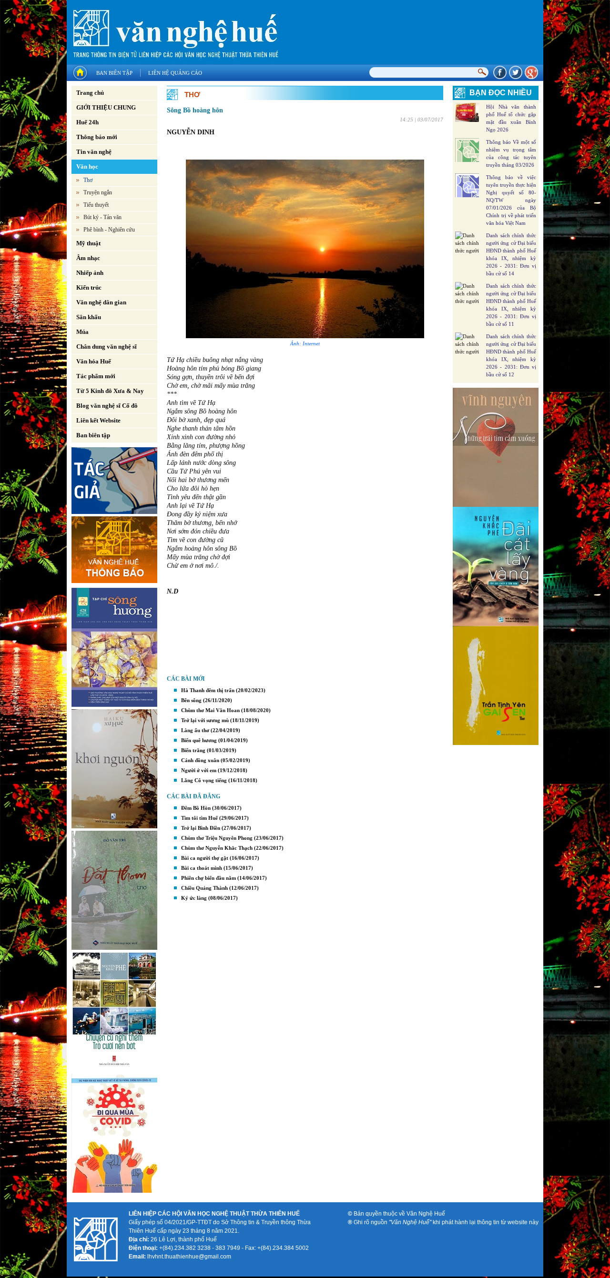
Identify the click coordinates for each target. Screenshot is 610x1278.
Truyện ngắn (97, 192)
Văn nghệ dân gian (101, 302)
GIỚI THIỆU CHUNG (106, 107)
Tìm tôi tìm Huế (199, 818)
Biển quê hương (199, 740)
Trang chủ (90, 92)
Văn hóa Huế (93, 361)
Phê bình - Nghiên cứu (109, 229)
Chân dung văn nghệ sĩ (106, 346)
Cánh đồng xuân (200, 760)
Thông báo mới (96, 137)
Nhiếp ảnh (89, 272)
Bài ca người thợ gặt (204, 858)
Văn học (87, 166)
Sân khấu (88, 317)
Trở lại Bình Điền (200, 828)
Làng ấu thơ (195, 730)
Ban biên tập (114, 73)
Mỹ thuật (88, 243)
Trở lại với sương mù (205, 720)
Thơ (87, 180)
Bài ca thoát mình (201, 868)
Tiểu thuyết (96, 204)
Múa (82, 331)
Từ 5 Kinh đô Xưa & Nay (110, 390)
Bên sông (191, 700)
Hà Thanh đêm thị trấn (207, 690)
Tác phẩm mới (95, 376)
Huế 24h (87, 122)
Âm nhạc (88, 258)
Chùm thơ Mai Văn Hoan (210, 710)
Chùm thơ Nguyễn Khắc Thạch (217, 848)
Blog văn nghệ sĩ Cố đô (107, 405)
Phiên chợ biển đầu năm (208, 878)
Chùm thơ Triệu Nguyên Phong (217, 838)
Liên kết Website (98, 420)
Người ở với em (198, 770)
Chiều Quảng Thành (204, 888)
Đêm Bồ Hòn (196, 808)
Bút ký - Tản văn (102, 217)
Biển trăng (193, 750)
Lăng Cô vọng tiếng (204, 780)
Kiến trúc (89, 287)
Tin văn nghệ (94, 151)
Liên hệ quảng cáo (175, 73)
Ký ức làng (194, 898)
